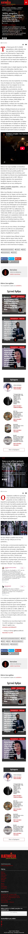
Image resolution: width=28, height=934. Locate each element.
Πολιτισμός (4, 875)
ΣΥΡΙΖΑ (14, 252)
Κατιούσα (4, 42)
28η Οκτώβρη (4, 900)
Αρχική (2, 872)
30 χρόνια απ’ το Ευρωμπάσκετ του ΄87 (10, 897)
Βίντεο (2, 883)
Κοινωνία (3, 876)
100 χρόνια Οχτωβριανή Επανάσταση (10, 896)
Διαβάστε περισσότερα (15, 274)
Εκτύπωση (5, 261)
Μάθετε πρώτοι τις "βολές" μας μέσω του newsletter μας (11, 909)
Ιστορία (3, 881)
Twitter (12, 258)
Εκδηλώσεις (4, 886)
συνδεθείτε (18, 285)
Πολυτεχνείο (5, 644)
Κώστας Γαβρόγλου (17, 641)
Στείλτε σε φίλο (14, 261)
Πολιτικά (3, 873)
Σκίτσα (2, 885)
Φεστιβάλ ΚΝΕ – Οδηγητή (7, 902)
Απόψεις (3, 879)
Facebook (4, 258)
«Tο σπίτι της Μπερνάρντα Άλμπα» (10, 638)
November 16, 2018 (7, 632)
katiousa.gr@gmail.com (7, 865)
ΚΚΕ (3, 641)
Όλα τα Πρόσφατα (14, 449)
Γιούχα (17, 249)
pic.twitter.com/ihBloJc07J (9, 627)
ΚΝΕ (9, 641)
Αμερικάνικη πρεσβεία (7, 249)
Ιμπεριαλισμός (5, 252)
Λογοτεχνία (3, 878)
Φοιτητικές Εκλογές (6, 899)
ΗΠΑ (23, 249)
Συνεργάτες (4, 888)
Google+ (18, 258)
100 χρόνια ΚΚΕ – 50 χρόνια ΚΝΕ (9, 894)
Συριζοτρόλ (14, 644)
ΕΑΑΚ (23, 638)
